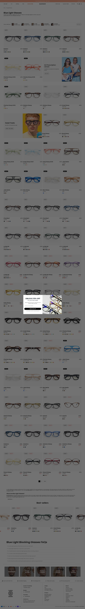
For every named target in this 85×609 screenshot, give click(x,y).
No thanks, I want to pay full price (33, 311)
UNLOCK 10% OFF (33, 308)
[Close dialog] (60, 295)
